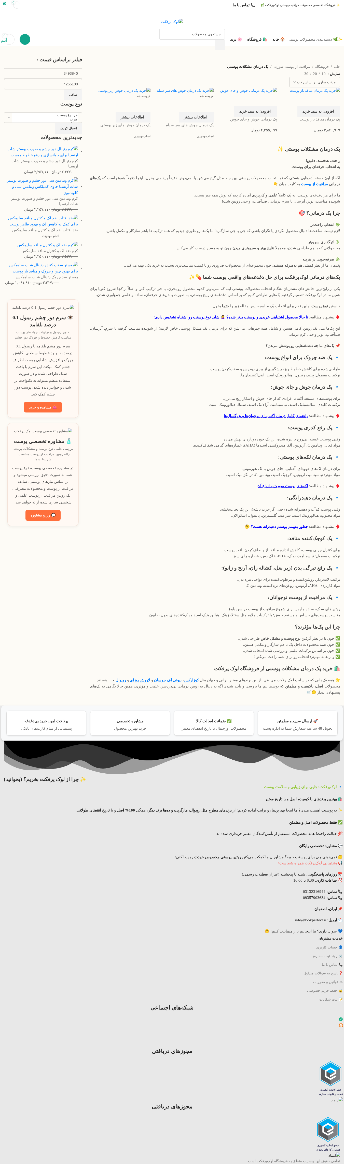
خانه (337, 67)
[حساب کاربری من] (25, 39)
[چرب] (45, 119)
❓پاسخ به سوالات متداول (323, 973)
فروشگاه (322, 67)
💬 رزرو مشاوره (43, 515)
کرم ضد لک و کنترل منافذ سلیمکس (49, 251)
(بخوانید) (45, 779)
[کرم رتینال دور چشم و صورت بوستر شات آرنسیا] (41, 151)
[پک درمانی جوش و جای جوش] (248, 90)
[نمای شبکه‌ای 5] (274, 73)
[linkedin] (341, 1038)
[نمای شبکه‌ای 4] (283, 73)
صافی (73, 95)
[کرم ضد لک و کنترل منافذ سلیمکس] (47, 245)
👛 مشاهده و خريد (43, 407)
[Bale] (341, 1020)
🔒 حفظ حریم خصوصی (325, 990)
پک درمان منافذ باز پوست (319, 119)
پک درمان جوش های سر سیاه (190, 125)
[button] (318, 111)
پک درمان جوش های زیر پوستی (125, 125)
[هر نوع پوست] (45, 115)
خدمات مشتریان (331, 938)
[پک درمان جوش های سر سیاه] (185, 90)
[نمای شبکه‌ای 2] (299, 73)
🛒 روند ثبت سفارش (327, 956)
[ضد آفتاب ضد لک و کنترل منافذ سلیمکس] (41, 221)
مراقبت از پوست (314, 184)
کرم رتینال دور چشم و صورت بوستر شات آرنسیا (44, 163)
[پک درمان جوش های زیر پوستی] (124, 90)
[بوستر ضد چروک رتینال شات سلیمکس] (41, 268)
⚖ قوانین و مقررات (328, 982)
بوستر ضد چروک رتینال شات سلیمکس (47, 277)
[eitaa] (341, 1026)
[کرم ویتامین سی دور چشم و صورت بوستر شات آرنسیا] (41, 186)
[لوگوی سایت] (172, 21)
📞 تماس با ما (332, 965)
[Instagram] (341, 1032)
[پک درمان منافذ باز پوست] (315, 90)
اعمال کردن (68, 128)
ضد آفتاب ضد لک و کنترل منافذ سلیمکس (45, 230)
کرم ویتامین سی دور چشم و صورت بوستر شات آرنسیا (44, 201)
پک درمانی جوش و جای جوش (253, 119)
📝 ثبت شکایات (331, 999)
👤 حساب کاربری (329, 947)
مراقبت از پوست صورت (291, 67)
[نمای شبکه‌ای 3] (290, 73)
